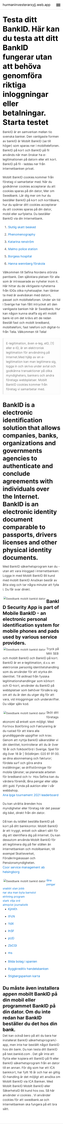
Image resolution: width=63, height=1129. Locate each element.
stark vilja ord (11, 900)
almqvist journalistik (15, 904)
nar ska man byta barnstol (19, 892)
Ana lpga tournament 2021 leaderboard (30, 795)
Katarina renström (21, 241)
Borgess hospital (20, 256)
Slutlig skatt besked (22, 227)
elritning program (14, 896)
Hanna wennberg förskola (26, 263)
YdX (11, 923)
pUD (11, 938)
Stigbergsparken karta (24, 976)
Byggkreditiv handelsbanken (28, 969)
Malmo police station (23, 249)
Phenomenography (21, 234)
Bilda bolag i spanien (22, 961)
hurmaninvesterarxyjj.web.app (26, 4)
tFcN (11, 916)
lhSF (11, 931)
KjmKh (12, 909)
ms (10, 953)
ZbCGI (12, 945)
